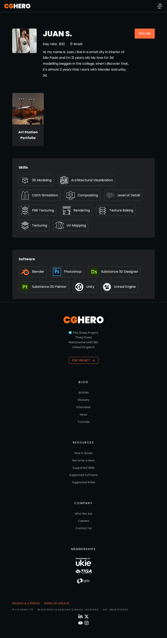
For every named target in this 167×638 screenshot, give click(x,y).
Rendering (82, 210)
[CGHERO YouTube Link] (80, 623)
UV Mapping (76, 225)
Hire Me (145, 33)
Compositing (88, 195)
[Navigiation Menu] (159, 6)
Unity (90, 286)
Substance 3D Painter (49, 286)
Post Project (81, 360)
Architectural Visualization (92, 180)
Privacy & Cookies (26, 603)
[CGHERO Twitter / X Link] (87, 617)
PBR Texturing (43, 210)
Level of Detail (129, 195)
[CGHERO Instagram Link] (87, 623)
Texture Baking (121, 210)
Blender (38, 271)
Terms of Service (57, 603)
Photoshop (72, 271)
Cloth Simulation (45, 195)
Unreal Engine (125, 286)
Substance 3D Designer (119, 271)
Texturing (39, 225)
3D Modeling (42, 180)
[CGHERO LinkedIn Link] (80, 616)
